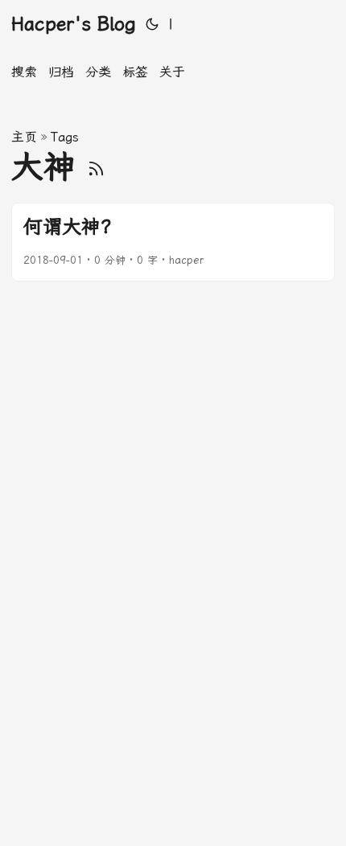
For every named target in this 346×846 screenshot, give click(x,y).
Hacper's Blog (73, 24)
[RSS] (96, 167)
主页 (24, 137)
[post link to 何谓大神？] (173, 242)
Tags (65, 137)
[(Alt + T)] (152, 24)
